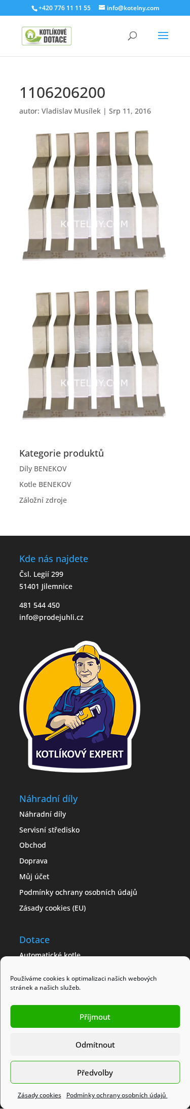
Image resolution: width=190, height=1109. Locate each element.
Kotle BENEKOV (45, 484)
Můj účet (34, 876)
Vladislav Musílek (71, 111)
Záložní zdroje (43, 500)
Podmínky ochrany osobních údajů (117, 1095)
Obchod (32, 845)
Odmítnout (95, 1044)
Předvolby (95, 1072)
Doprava (33, 860)
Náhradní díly (42, 814)
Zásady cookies (39, 1095)
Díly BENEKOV (43, 468)
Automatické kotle (50, 955)
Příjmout (95, 1017)
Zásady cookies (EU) (52, 908)
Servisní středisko (49, 830)
